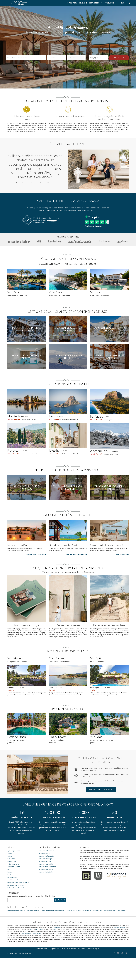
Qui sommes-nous (13, 864)
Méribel (38, 933)
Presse (9, 872)
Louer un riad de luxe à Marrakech (53, 911)
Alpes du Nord (99, 450)
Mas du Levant (57, 736)
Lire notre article (122, 554)
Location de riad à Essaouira (16, 911)
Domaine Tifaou (16, 736)
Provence (12, 450)
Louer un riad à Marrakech (20, 545)
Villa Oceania (57, 292)
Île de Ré (54, 450)
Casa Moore (56, 658)
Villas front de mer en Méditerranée (115, 911)
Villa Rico (95, 292)
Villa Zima (13, 292)
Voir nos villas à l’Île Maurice (76, 554)
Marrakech (13, 416)
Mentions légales (93, 949)
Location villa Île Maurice (46, 856)
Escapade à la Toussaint (49, 264)
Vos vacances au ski (88, 264)
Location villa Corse (45, 861)
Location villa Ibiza (44, 853)
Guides (9, 856)
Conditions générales (14, 880)
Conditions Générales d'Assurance (18, 883)
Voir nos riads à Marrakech (36, 554)
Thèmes (9, 853)
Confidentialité (12, 877)
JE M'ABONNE (60, 900)
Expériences (11, 859)
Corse (54, 929)
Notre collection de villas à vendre (18, 888)
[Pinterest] (122, 953)
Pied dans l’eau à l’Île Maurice (64, 545)
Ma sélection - (111, 3)
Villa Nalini (96, 736)
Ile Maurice (39, 929)
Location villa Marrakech (46, 851)
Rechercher (119, 58)
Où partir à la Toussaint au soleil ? (107, 545)
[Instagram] (118, 953)
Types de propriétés (13, 851)
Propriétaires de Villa (57, 949)
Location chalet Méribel (46, 864)
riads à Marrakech (119, 928)
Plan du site (71, 949)
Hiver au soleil (70, 264)
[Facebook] (114, 953)
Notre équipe (11, 861)
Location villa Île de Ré (45, 872)
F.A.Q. (9, 875)
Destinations (72, 3)
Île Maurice (96, 416)
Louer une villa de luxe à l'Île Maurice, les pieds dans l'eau (84, 911)
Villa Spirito (96, 658)
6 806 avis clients (39, 220)
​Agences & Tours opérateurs (16, 885)
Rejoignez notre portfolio (101, 789)
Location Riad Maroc (33, 911)
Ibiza (52, 416)
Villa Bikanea (15, 658)
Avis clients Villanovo (14, 867)
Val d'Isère (32, 933)
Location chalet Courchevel (47, 867)
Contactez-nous (95, 3)
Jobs (8, 869)
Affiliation (81, 949)
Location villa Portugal (46, 869)
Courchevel (25, 933)
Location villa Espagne (45, 859)
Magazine (83, 3)
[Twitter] (126, 953)
